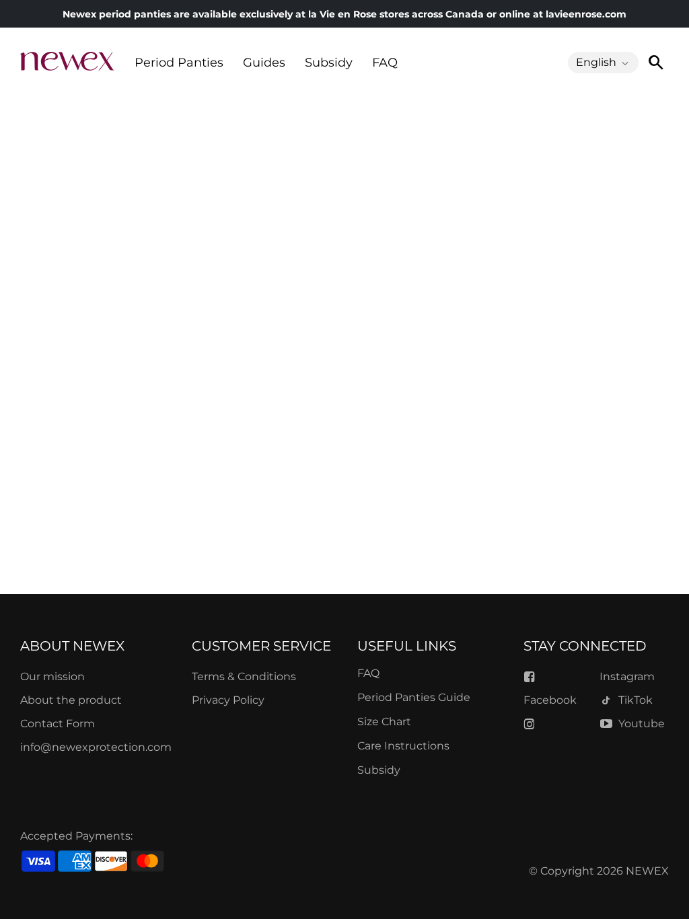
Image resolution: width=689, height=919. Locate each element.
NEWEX (647, 871)
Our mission (52, 676)
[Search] (655, 62)
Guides (264, 62)
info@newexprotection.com (96, 747)
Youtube (641, 723)
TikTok (635, 700)
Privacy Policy (228, 700)
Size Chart (384, 721)
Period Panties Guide (413, 697)
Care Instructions (403, 745)
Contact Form (57, 723)
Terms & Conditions (244, 676)
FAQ (385, 62)
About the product (71, 700)
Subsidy (329, 62)
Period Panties (179, 62)
